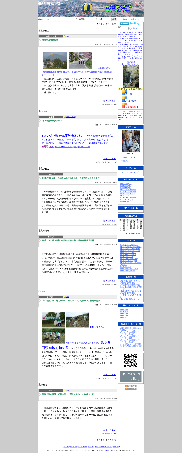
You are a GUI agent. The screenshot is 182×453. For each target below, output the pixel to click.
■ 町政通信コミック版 (128, 255)
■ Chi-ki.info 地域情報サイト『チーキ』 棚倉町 (130, 333)
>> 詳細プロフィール (129, 158)
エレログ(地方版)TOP (70, 446)
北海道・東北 (70, 117)
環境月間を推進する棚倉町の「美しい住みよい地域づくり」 (69, 394)
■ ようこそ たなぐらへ (129, 245)
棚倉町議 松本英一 (52, 3)
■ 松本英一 (124, 310)
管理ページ (135, 19)
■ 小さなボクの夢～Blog (129, 259)
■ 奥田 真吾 (124, 312)
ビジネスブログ (108, 450)
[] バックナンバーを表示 (131, 233)
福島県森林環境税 (50, 40)
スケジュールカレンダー (130, 172)
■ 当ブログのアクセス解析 (130, 249)
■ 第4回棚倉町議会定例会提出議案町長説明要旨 (130, 282)
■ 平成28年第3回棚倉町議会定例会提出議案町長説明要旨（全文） (131, 287)
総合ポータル (43, 19)
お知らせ (116, 446)
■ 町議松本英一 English (128, 261)
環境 (67, 36)
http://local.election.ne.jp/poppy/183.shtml (71, 146)
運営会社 (91, 446)
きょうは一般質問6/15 (52, 121)
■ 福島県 (124, 161)
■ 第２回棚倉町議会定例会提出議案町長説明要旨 (130, 292)
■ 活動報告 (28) (125, 186)
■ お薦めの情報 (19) (127, 194)
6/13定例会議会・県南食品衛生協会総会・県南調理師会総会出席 (71, 178)
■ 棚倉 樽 (123, 318)
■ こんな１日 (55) (126, 200)
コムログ (99, 450)
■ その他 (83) (124, 202)
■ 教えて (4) (124, 196)
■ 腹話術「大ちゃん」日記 (130, 251)
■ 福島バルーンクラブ (128, 253)
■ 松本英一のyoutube (127, 271)
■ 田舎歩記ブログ (126, 257)
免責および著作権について (103, 446)
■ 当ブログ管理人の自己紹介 (130, 247)
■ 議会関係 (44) (125, 188)
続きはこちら (109, 101)
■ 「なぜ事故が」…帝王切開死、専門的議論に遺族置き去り (131, 346)
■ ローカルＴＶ (125, 267)
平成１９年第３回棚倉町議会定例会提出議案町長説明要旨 (68, 240)
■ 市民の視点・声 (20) (128, 198)
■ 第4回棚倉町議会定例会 (129, 299)
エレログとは (82, 446)
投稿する (126, 19)
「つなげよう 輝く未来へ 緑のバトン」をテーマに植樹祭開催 (71, 301)
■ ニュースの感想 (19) (128, 192)
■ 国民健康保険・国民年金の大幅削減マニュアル (130, 329)
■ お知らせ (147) (126, 184)
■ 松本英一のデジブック (129, 269)
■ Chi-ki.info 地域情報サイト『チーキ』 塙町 (130, 337)
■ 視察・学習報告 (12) (128, 190)
